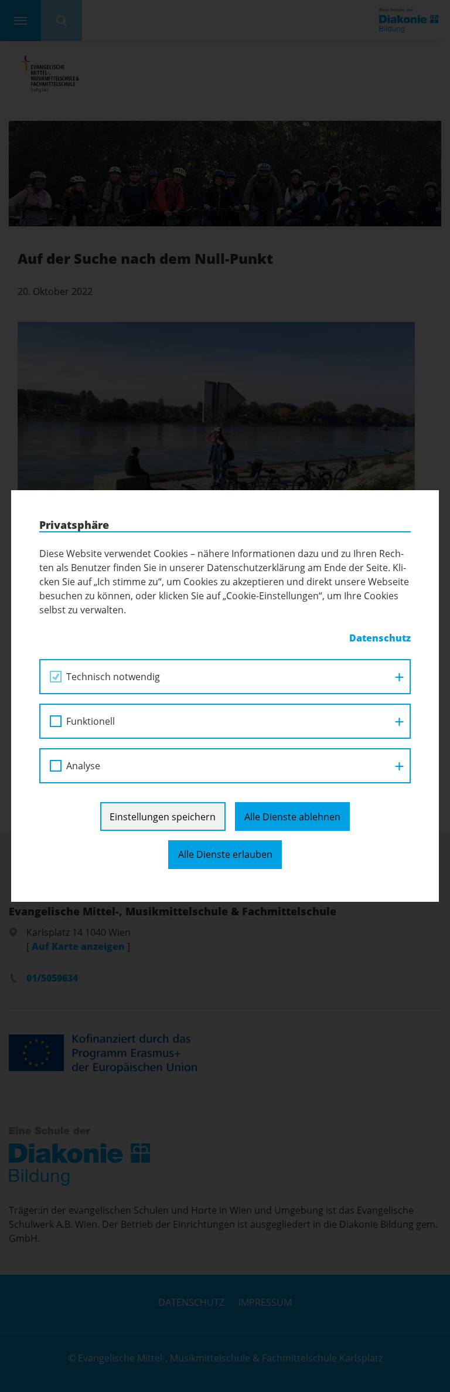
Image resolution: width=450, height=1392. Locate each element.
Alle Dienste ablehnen (292, 816)
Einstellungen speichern (163, 816)
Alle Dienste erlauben (225, 854)
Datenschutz (380, 638)
